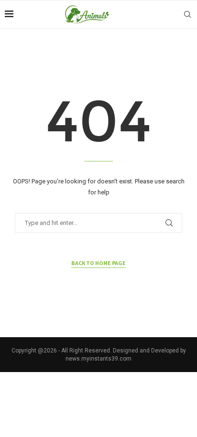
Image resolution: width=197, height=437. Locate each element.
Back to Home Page (98, 262)
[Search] (187, 14)
